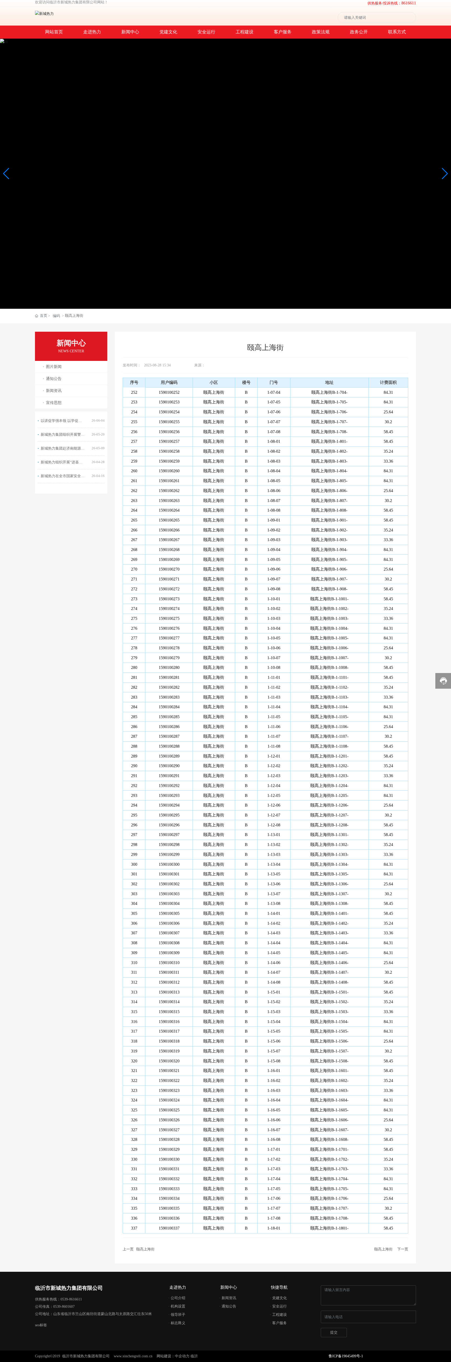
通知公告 (54, 379)
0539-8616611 (71, 1299)
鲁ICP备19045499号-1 (346, 1356)
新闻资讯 (54, 391)
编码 (56, 316)
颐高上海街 (145, 1249)
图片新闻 (54, 367)
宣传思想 (54, 403)
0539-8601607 (64, 1307)
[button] (444, 173)
